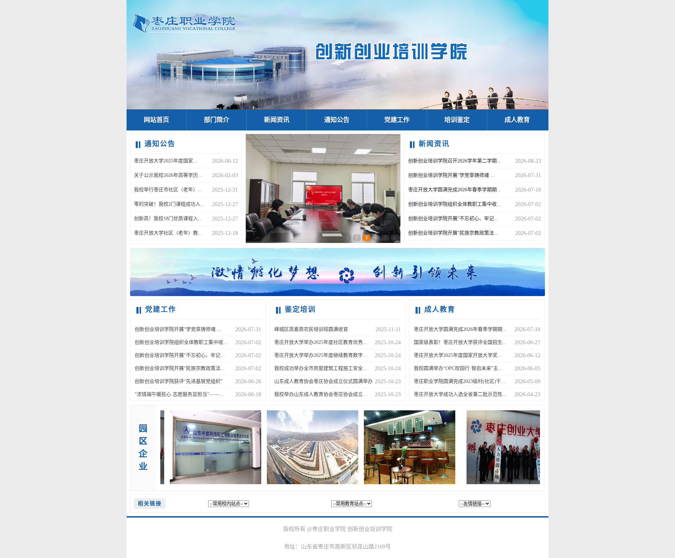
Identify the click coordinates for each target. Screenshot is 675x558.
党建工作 (397, 119)
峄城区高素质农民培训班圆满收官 (311, 329)
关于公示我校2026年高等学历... (168, 175)
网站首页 (156, 119)
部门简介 (216, 119)
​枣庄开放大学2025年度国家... (165, 160)
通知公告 (336, 119)
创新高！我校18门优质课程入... (168, 218)
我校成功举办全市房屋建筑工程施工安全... (320, 368)
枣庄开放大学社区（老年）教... (168, 233)
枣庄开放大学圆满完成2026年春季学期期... (454, 189)
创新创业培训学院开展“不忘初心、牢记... (453, 218)
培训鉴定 (457, 119)
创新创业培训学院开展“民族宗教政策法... (453, 233)
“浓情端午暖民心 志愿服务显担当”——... (179, 394)
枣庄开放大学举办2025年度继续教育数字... (320, 355)
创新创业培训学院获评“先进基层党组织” (179, 381)
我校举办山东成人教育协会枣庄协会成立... (320, 394)
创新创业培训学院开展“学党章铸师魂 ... (451, 175)
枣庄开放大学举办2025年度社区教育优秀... (320, 342)
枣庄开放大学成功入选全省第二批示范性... (460, 394)
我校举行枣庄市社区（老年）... (168, 189)
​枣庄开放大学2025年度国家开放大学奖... (458, 355)
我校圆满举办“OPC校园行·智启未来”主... (458, 368)
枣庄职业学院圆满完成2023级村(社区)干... (459, 381)
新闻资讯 (276, 119)
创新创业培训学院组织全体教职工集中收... (454, 204)
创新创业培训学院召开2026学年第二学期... (454, 160)
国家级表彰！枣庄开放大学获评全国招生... (460, 342)
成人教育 (517, 119)
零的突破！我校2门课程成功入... (169, 204)
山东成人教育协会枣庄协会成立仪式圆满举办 (323, 381)
